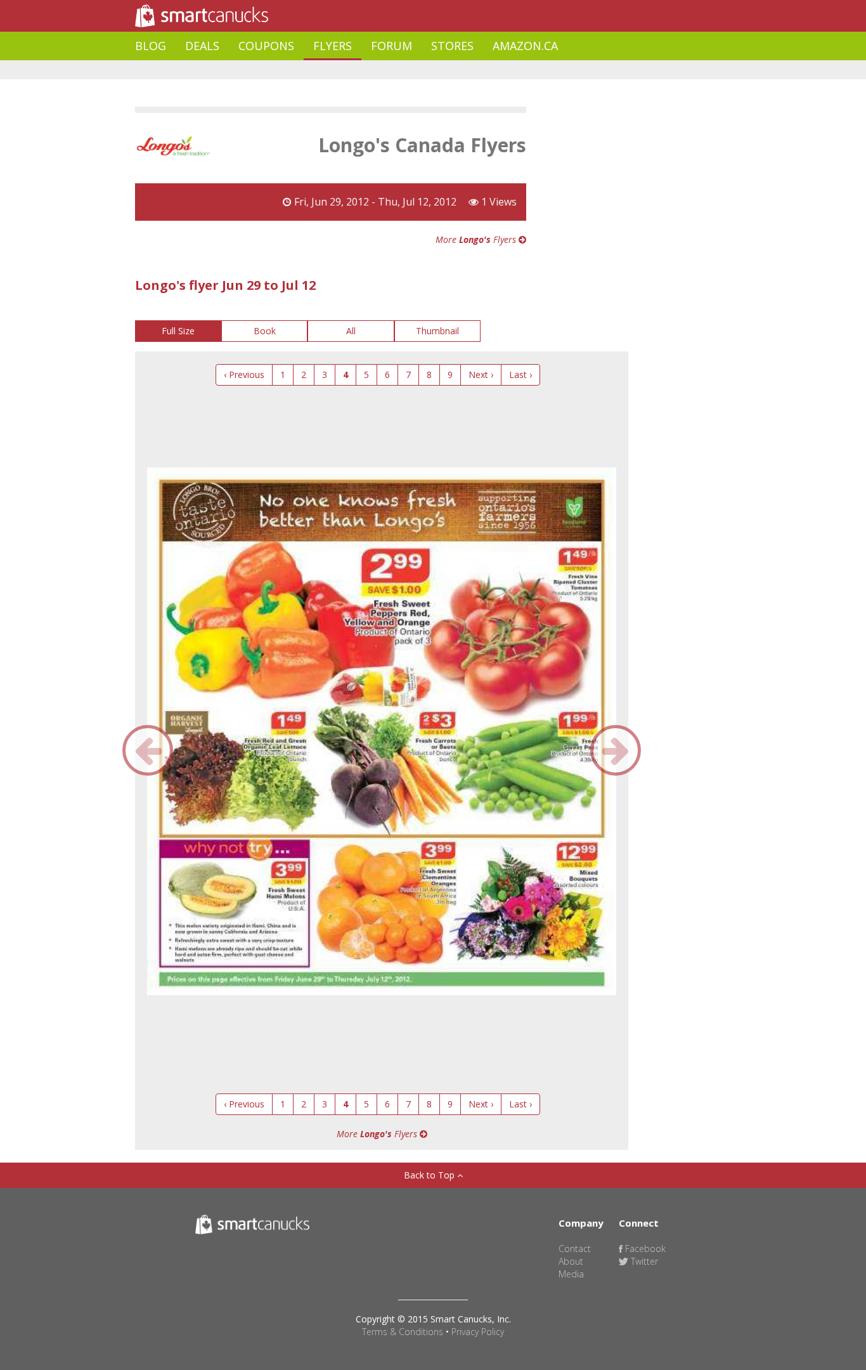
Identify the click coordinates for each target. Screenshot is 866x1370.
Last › (520, 375)
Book (265, 331)
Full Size (178, 331)
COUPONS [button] (266, 45)
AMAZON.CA (525, 45)
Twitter (643, 1261)
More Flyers (477, 239)
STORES (452, 45)
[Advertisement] (366, 70)
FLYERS (332, 45)
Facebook (644, 1249)
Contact (575, 1249)
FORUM (391, 45)
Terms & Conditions (402, 1332)
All (351, 331)
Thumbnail (437, 331)
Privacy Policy (477, 1332)
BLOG (150, 45)
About (571, 1261)
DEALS (202, 45)
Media (571, 1274)
